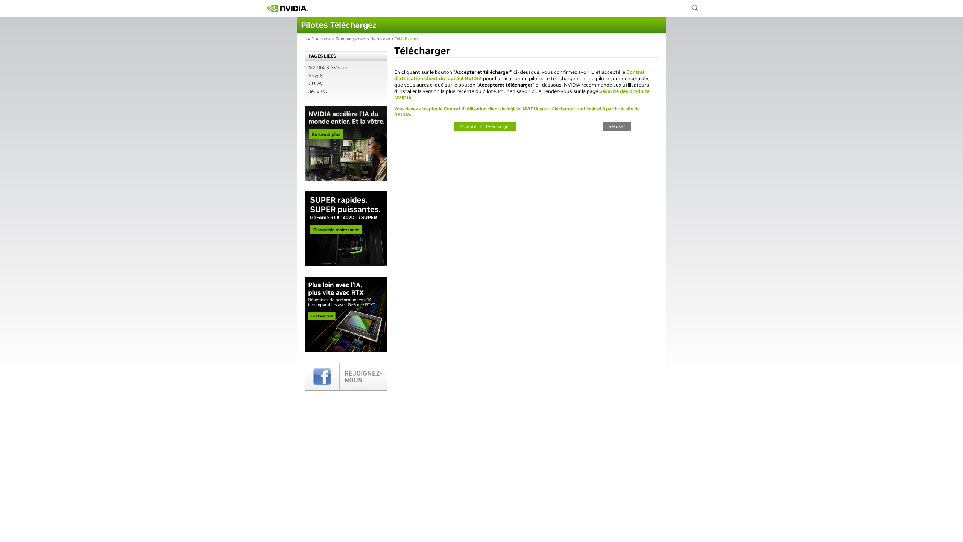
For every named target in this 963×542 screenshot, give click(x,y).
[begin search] (695, 8)
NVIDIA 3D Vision (328, 67)
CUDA (315, 83)
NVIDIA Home (318, 38)
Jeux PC (317, 91)
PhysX (315, 75)
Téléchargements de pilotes (363, 38)
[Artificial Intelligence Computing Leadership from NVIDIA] (287, 8)
